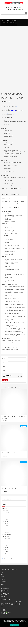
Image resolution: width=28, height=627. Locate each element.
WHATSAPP (13, 110)
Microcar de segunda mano (11, 188)
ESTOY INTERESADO (15, 194)
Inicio (2, 572)
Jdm (5, 523)
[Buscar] (24, 499)
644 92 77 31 (9, 9)
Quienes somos (4, 590)
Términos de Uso (4, 594)
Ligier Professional (9, 527)
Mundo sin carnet (4, 582)
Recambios (3, 577)
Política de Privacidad (5, 593)
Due (6, 519)
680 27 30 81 (16, 9)
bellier (4, 508)
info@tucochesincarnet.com (7, 607)
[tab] (5, 194)
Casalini (6, 515)
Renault (6, 532)
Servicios (3, 579)
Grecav (6, 521)
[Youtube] (23, 12)
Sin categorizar (6, 534)
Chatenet (7, 517)
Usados (19, 188)
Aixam (6, 538)
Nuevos (5, 510)
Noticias (2, 584)
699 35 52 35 (15, 7)
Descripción (5, 194)
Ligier (6, 525)
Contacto (3, 596)
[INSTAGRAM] (21, 12)
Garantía (3, 591)
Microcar (7, 530)
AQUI (13, 114)
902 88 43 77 (9, 7)
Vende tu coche (4, 581)
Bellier (6, 512)
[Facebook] (19, 12)
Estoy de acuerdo (14, 625)
